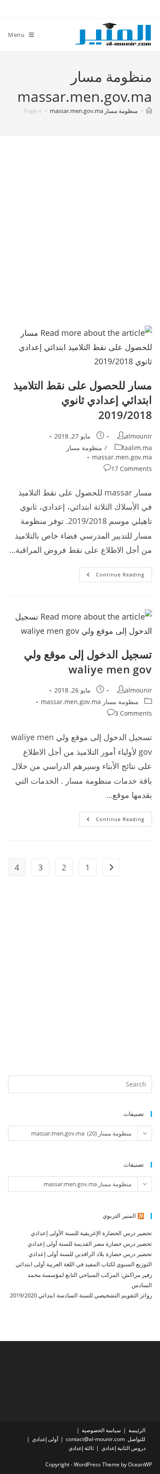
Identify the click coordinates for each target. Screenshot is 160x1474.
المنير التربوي (119, 1216)
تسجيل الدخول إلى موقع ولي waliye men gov (88, 662)
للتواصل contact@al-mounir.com (105, 1439)
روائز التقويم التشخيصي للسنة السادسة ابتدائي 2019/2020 (81, 1295)
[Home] (149, 111)
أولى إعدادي (45, 1439)
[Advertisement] (80, 242)
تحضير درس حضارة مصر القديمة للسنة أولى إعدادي (90, 1244)
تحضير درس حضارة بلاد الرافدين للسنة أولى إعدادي (90, 1254)
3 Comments (133, 713)
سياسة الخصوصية (101, 1430)
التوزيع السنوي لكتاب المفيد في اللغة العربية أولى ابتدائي (84, 1264)
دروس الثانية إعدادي (123, 1448)
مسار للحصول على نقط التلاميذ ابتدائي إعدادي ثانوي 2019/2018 (82, 400)
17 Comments (131, 468)
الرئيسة (136, 1430)
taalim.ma (137, 447)
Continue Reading (111, 576)
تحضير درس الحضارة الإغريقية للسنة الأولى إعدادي (91, 1233)
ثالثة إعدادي (81, 1448)
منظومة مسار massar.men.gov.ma (90, 701)
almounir (138, 436)
